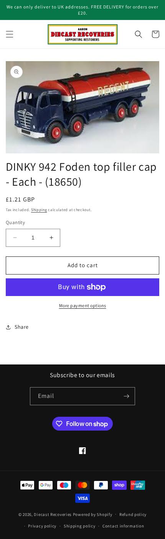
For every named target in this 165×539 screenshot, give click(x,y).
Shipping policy (80, 526)
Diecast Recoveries (53, 514)
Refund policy (133, 514)
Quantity (15, 222)
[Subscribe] (126, 396)
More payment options (82, 305)
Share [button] (22, 326)
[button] (9, 34)
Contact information (123, 526)
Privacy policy (42, 526)
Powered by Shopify (92, 514)
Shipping (39, 209)
